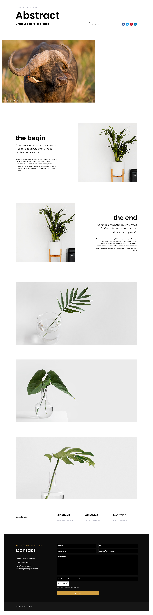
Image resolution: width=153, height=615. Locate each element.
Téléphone (62, 551)
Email (101, 546)
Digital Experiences (92, 520)
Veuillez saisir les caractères (69, 579)
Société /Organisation (107, 551)
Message (62, 557)
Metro (35, 8)
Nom (60, 546)
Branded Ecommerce (23, 8)
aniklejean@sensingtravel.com (27, 569)
